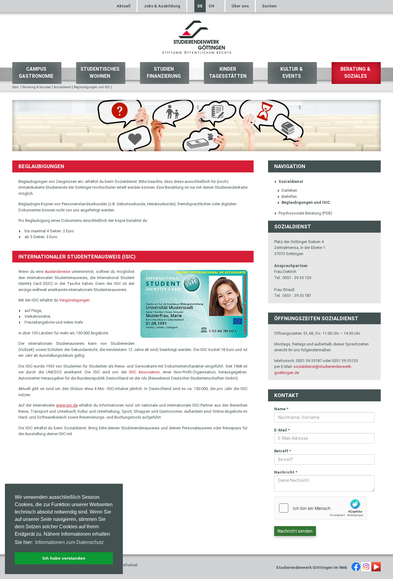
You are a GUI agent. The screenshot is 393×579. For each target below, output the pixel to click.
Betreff (282, 451)
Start (15, 87)
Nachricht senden (295, 531)
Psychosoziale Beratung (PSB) (305, 213)
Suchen (269, 6)
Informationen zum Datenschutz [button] (69, 542)
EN (211, 6)
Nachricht (285, 472)
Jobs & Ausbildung (162, 6)
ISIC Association (144, 372)
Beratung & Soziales (355, 72)
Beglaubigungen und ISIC (92, 87)
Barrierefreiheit (125, 565)
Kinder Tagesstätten (228, 72)
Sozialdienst (62, 87)
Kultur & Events (291, 72)
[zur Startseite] (196, 36)
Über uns (240, 6)
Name (281, 409)
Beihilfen (289, 196)
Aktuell (123, 6)
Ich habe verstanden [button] (63, 558)
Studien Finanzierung (164, 72)
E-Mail (282, 430)
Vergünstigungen (74, 300)
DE (200, 6)
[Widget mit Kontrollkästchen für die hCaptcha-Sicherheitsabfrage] (320, 508)
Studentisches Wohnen (99, 72)
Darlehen (289, 190)
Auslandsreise (57, 271)
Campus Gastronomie (36, 72)
